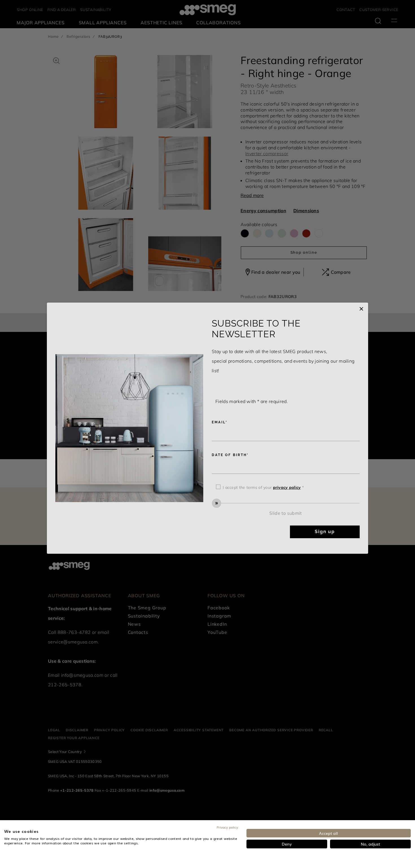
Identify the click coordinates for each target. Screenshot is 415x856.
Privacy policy (227, 827)
